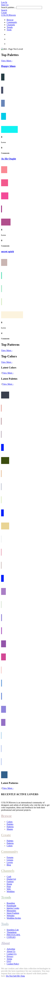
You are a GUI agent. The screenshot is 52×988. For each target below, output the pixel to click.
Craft (9, 876)
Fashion (10, 881)
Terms (9, 959)
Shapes (10, 829)
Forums (10, 857)
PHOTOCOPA (13, 935)
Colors (9, 822)
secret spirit (7, 251)
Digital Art (11, 879)
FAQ (9, 961)
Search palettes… (8, 7)
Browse (10, 20)
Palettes (10, 824)
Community (12, 22)
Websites (10, 915)
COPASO (11, 937)
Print (9, 886)
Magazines (11, 910)
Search (4, 10)
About (5, 943)
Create (4, 12)
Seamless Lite (13, 930)
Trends (10, 27)
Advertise (11, 949)
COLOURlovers (8, 15)
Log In (4, 2)
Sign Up (4, 5)
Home (9, 884)
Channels (11, 25)
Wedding (11, 891)
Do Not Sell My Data (15, 976)
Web (9, 889)
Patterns (10, 826)
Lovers (10, 862)
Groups (10, 860)
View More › (6, 61)
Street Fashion (13, 913)
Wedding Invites (14, 918)
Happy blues (8, 66)
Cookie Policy (13, 964)
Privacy (10, 956)
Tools (9, 30)
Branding (11, 903)
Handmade (11, 905)
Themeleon (12, 932)
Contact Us (12, 954)
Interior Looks (13, 908)
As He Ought (8, 158)
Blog (9, 865)
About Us (11, 951)
